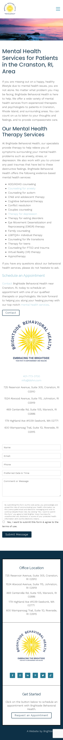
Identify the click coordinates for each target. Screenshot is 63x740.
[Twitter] (43, 675)
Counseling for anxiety (21, 188)
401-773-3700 (31, 376)
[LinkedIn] (27, 675)
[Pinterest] (35, 675)
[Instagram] (20, 675)
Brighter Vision (52, 731)
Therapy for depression (22, 213)
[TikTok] (50, 675)
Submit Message (16, 534)
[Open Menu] (58, 9)
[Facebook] (12, 675)
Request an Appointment (31, 715)
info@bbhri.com (31, 380)
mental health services (35, 304)
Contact (7, 283)
